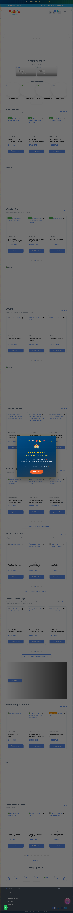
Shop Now (36, 471)
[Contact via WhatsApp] (6, 907)
